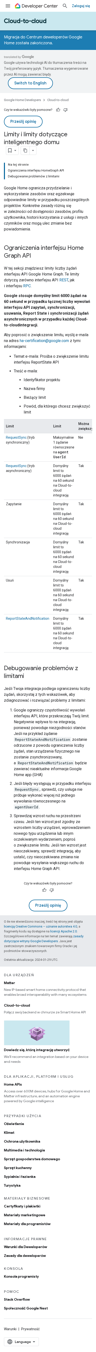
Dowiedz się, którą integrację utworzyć (37, 1050)
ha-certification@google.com (44, 340)
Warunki (10, 1329)
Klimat (9, 1132)
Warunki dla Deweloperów (25, 1247)
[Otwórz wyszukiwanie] (65, 6)
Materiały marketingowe (24, 1215)
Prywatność (30, 1329)
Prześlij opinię (23, 121)
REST (63, 280)
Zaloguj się (81, 6)
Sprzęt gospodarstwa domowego (32, 1159)
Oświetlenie (14, 1124)
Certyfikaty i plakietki (22, 1206)
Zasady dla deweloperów (25, 1255)
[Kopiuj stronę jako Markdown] (25, 150)
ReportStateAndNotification (27, 618)
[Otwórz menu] (8, 6)
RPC (27, 286)
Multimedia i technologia (24, 1150)
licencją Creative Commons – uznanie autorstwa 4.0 (40, 926)
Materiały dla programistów (27, 1224)
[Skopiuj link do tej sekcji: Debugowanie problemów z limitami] (29, 676)
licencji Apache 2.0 (63, 931)
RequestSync (16, 437)
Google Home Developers (22, 100)
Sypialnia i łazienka (19, 1176)
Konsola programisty (21, 1276)
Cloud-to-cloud (25, 21)
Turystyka (12, 1185)
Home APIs (13, 1084)
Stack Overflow (17, 1299)
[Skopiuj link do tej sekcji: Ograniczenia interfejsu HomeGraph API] (36, 256)
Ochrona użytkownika (22, 1141)
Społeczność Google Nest (26, 1308)
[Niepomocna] (65, 110)
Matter (9, 983)
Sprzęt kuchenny (18, 1168)
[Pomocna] (58, 110)
